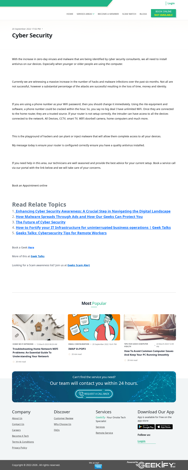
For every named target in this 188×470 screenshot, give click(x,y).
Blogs (143, 13)
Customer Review (63, 418)
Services (100, 427)
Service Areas (85, 13)
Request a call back (96, 393)
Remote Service (104, 432)
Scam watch (129, 13)
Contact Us (18, 424)
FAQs (57, 430)
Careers (16, 430)
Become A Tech (20, 436)
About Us (17, 418)
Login (171, 3)
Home (70, 13)
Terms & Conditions (23, 441)
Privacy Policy (19, 447)
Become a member (108, 13)
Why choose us (62, 424)
